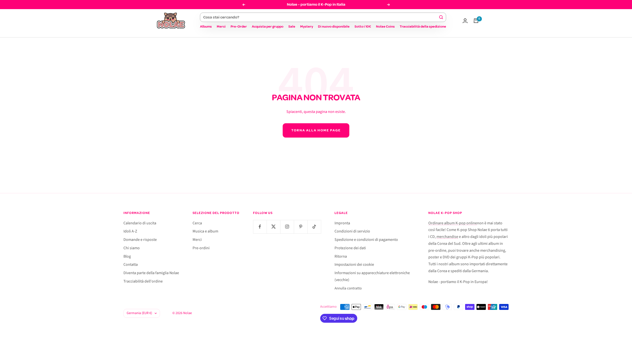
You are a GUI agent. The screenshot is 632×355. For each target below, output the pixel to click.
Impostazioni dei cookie (354, 264)
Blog (127, 256)
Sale (291, 26)
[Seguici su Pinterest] (300, 226)
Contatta (130, 264)
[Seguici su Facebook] (260, 226)
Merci (221, 26)
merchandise (447, 236)
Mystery (306, 26)
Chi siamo (131, 248)
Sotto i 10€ (363, 26)
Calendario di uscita (139, 223)
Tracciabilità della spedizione (423, 26)
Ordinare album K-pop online (452, 223)
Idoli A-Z (130, 231)
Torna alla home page (316, 130)
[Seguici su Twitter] (273, 226)
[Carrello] (476, 20)
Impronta (342, 223)
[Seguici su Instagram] (287, 226)
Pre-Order (239, 26)
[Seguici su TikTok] (314, 226)
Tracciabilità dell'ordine (143, 281)
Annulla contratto (348, 288)
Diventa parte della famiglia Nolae (151, 273)
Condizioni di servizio (352, 231)
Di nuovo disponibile (334, 26)
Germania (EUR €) (139, 313)
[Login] (465, 20)
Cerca (197, 223)
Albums (206, 26)
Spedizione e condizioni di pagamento (366, 239)
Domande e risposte (140, 239)
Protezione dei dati (350, 248)
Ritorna (341, 256)
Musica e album (205, 231)
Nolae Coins (385, 26)
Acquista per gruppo (267, 26)
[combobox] (321, 17)
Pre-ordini (201, 248)
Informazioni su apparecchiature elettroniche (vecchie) (372, 276)
